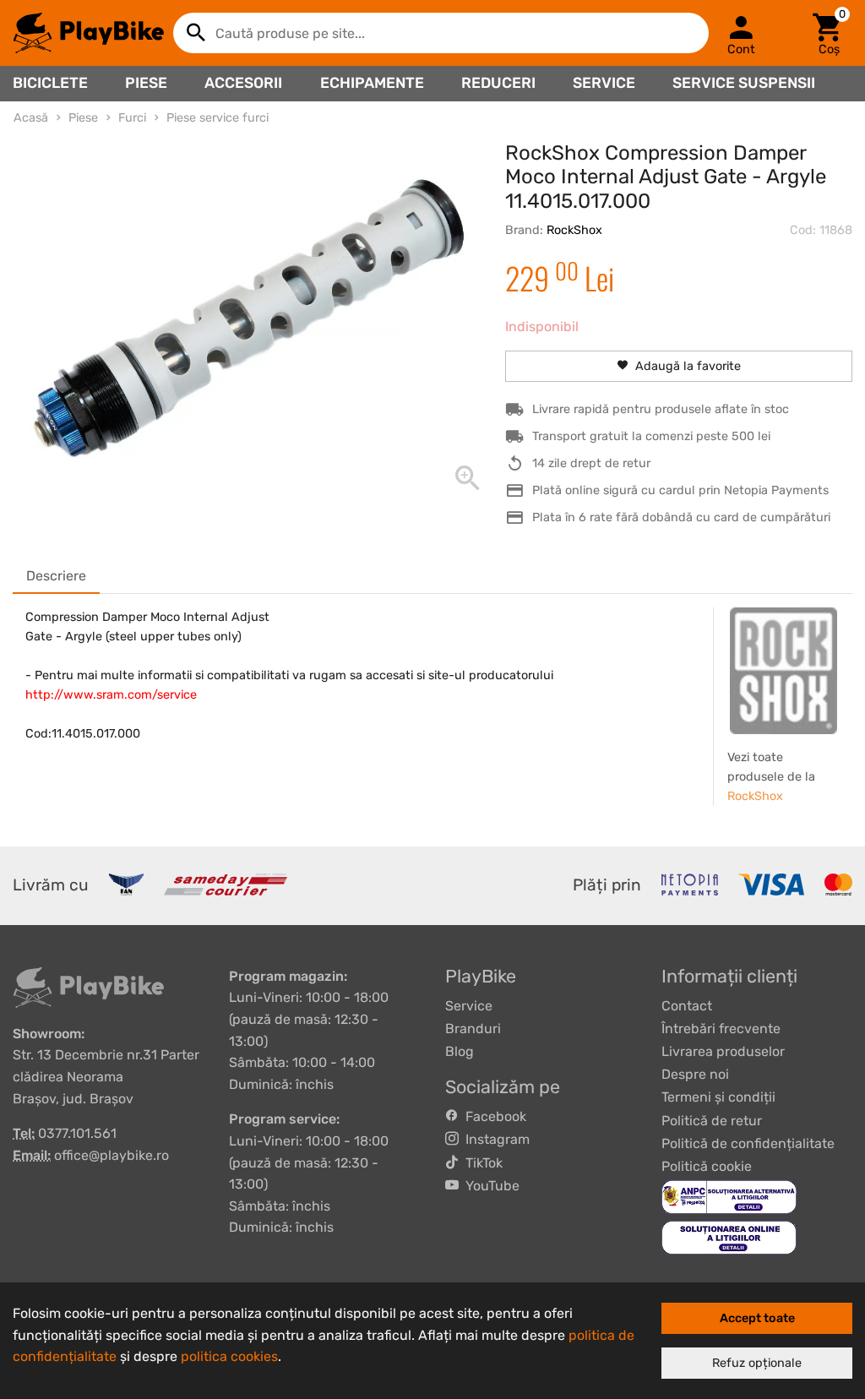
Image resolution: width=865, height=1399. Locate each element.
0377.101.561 (77, 1133)
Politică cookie (706, 1166)
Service (604, 82)
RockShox (574, 230)
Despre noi (695, 1074)
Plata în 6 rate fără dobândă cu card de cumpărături (681, 517)
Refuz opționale (757, 1363)
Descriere (56, 576)
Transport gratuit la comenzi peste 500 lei (651, 436)
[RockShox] (783, 670)
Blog (459, 1051)
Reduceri (498, 82)
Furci (132, 118)
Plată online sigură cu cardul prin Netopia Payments (680, 490)
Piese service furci (217, 118)
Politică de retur (711, 1121)
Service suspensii (743, 82)
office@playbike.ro (111, 1155)
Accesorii (243, 82)
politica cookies (229, 1356)
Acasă (31, 118)
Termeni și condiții (718, 1097)
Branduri (473, 1029)
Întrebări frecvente (721, 1029)
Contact (686, 1006)
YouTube (489, 1186)
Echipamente (372, 82)
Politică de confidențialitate (748, 1143)
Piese (146, 82)
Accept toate (757, 1318)
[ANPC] (729, 1196)
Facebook (492, 1116)
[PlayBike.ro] (89, 33)
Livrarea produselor (723, 1051)
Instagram (494, 1139)
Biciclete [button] (50, 82)
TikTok (481, 1163)
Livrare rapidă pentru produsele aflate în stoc (660, 409)
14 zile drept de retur (591, 463)
